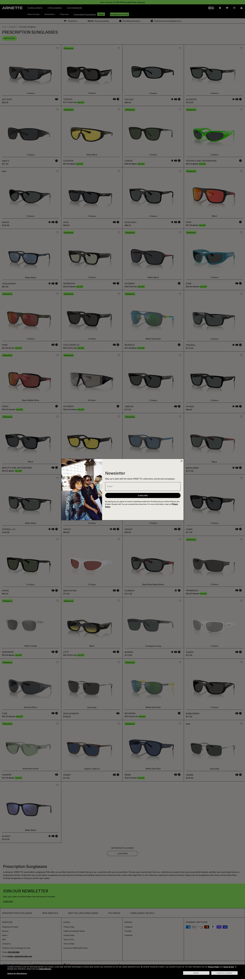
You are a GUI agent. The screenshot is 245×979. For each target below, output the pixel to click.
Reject (196, 973)
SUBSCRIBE (143, 495)
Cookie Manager (44, 969)
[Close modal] (182, 461)
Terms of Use (228, 967)
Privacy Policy (213, 967)
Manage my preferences (17, 973)
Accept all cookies (224, 973)
